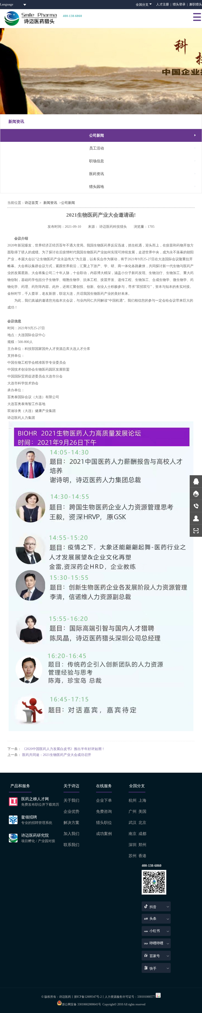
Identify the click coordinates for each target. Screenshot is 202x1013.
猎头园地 (143, 186)
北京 (142, 822)
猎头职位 (104, 822)
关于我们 (71, 800)
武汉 (132, 822)
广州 (132, 811)
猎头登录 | (181, 4)
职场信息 (143, 161)
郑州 (142, 845)
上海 (142, 800)
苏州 (132, 856)
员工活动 (143, 148)
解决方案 (71, 822)
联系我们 (71, 845)
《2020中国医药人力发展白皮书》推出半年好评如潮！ (63, 749)
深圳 (132, 845)
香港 (142, 856)
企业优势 (71, 811)
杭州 (132, 800)
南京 (132, 834)
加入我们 (71, 834)
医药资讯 (143, 174)
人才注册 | (164, 4)
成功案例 (104, 834)
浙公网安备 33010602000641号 (81, 1004)
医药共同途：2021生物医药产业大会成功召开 (56, 755)
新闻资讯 (50, 203)
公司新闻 (143, 135)
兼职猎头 (195, 4)
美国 (142, 811)
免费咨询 (104, 811)
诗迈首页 (31, 203)
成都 (142, 834)
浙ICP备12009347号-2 (88, 996)
